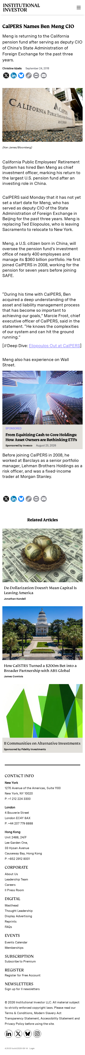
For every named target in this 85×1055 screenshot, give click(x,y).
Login (32, 1048)
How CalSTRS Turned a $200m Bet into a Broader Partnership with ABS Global (40, 668)
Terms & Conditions (18, 1013)
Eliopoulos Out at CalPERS (54, 345)
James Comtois (13, 676)
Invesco (27, 445)
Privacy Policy (14, 1024)
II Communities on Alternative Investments (42, 743)
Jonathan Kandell (15, 598)
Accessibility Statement (57, 1018)
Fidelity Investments (33, 749)
